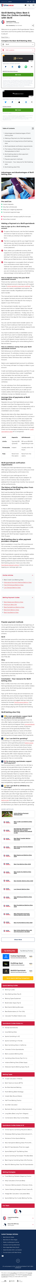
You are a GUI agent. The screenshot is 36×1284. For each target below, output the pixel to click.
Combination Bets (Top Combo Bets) (17, 1118)
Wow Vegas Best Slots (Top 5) (11, 1247)
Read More (4, 37)
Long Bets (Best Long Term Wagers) (16, 1113)
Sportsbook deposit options (10, 565)
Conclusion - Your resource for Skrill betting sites (19, 163)
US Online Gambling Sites (17, 8)
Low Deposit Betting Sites (12, 587)
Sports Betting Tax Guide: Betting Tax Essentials (19, 1198)
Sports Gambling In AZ (12, 1036)
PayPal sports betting (21, 702)
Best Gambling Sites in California (15, 1045)
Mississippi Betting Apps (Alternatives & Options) (19, 1134)
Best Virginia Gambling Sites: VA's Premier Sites (19, 1160)
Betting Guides (10, 990)
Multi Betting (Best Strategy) (14, 1092)
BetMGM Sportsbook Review (10, 71)
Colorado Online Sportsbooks (14, 1049)
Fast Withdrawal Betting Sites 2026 (23, 897)
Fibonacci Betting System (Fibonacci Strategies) (19, 1185)
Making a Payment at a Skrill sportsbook (18, 138)
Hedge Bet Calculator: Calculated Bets (17, 1193)
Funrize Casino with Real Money (12, 1252)
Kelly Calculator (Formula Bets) (15, 1180)
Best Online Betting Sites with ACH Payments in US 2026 (23, 931)
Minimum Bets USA (10, 604)
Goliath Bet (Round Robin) (13, 1096)
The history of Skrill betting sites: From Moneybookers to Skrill (17, 150)
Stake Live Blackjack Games (11, 1242)
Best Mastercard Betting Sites (13, 602)
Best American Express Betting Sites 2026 (23, 847)
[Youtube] (25, 5)
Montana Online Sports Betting (15, 1138)
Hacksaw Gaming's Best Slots (11, 1244)
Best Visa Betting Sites (11, 612)
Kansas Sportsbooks (11, 1027)
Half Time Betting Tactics (13, 1100)
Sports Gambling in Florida (13, 1041)
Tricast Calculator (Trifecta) (13, 1078)
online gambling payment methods (18, 286)
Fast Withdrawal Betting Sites (13, 585)
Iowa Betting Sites (11, 1032)
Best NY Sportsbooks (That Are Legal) (17, 1147)
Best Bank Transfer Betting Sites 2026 (22, 839)
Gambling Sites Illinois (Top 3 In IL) (16, 1058)
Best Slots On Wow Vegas (10, 1239)
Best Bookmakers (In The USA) (15, 1011)
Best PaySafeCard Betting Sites (14, 607)
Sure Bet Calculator (11, 1105)
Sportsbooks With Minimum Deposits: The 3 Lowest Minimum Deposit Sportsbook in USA (23, 830)
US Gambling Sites (5, 8)
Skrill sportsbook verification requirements (18, 146)
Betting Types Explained (13, 998)
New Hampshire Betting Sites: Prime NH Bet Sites (19, 1143)
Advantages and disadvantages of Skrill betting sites (17, 134)
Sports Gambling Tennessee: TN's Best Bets (19, 1156)
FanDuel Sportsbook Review (19, 957)
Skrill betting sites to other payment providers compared (16, 155)
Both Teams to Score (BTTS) (14, 1083)
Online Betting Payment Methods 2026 (21, 814)
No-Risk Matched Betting (13, 1087)
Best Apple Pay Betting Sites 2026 (22, 872)
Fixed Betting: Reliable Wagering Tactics (18, 1176)
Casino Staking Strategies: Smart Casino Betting (19, 1189)
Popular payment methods (13, 159)
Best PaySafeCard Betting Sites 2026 (23, 906)
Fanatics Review (7, 106)
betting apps (29, 743)
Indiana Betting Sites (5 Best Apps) (16, 1062)
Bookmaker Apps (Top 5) (13, 1003)
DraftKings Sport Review (17, 965)
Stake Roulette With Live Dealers (12, 1250)
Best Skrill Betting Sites (11, 610)
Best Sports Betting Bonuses (14, 1007)
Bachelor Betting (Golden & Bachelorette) (18, 1109)
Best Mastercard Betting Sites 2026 (23, 855)
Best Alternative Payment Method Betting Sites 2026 (22, 914)
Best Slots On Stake (8, 1237)
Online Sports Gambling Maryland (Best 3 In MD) (19, 1129)
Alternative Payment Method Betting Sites (18, 582)
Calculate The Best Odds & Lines (15, 1016)
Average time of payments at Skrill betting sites (18, 142)
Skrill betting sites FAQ (12, 167)
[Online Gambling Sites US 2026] (8, 5)
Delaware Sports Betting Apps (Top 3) (17, 1067)
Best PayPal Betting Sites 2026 (23, 922)
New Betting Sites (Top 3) (13, 994)
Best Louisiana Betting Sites (14, 1054)
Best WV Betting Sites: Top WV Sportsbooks (19, 1164)
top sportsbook (30, 724)
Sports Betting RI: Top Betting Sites (16, 1151)
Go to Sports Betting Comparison (18, 978)
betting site (5, 800)
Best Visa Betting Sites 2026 (22, 864)
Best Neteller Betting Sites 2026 (23, 881)
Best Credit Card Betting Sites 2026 (23, 822)
